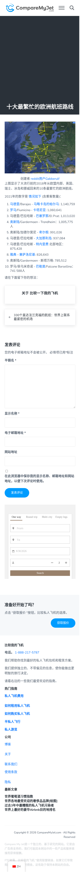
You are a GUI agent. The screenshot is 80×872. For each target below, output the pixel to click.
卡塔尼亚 (39, 210)
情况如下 (35, 196)
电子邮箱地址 (15, 433)
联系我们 (11, 764)
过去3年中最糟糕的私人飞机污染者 (29, 805)
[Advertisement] (40, 58)
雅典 (13, 254)
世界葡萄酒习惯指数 (19, 796)
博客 (8, 744)
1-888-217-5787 (27, 652)
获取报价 (63, 623)
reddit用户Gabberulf (45, 179)
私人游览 (11, 729)
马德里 (15, 204)
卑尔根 (44, 232)
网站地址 (11, 452)
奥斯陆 (15, 222)
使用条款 (11, 772)
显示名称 (12, 413)
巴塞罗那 (42, 216)
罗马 (13, 210)
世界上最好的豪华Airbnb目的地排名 (30, 810)
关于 (8, 754)
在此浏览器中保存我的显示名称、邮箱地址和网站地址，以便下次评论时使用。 (39, 478)
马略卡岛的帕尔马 (46, 204)
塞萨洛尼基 (27, 254)
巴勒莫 (40, 266)
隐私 (8, 782)
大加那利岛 (44, 238)
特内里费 (42, 244)
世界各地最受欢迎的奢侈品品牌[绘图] (31, 801)
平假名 (10, 360)
